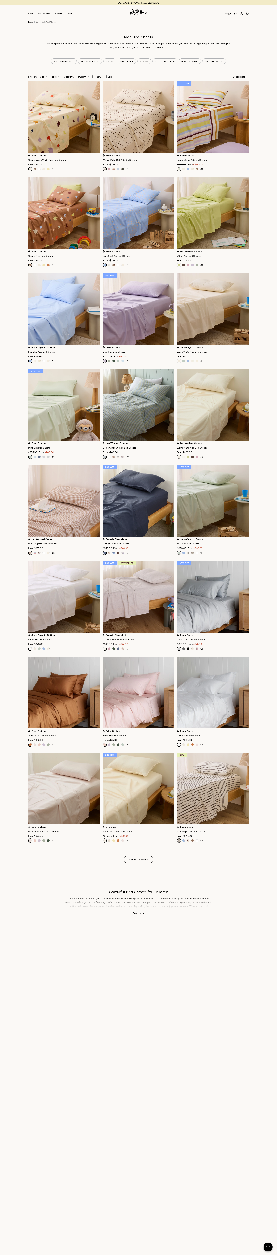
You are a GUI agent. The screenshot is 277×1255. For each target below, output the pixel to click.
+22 (201, 265)
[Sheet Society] (138, 11)
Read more (138, 913)
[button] (42, 77)
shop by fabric (189, 61)
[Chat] (268, 1247)
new (98, 76)
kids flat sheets (90, 61)
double (144, 61)
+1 (52, 361)
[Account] (241, 13)
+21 (52, 169)
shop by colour (214, 61)
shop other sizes (165, 61)
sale (110, 76)
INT (229, 14)
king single (127, 61)
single (110, 61)
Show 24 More (138, 859)
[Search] (235, 14)
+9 (127, 840)
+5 (127, 553)
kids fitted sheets (64, 61)
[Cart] (247, 13)
